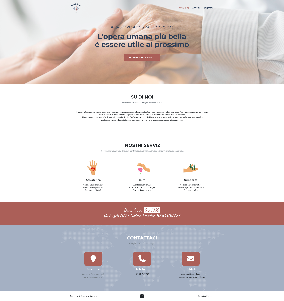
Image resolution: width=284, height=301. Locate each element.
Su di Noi (184, 8)
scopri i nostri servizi (142, 57)
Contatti (208, 8)
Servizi (196, 8)
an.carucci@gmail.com (191, 274)
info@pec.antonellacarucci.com (191, 277)
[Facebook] (142, 296)
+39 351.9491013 (142, 274)
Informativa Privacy (204, 296)
